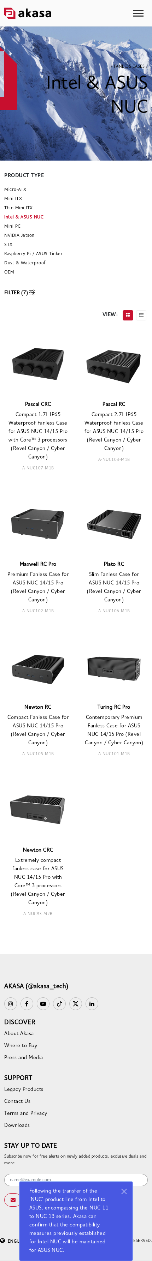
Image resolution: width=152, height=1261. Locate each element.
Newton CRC (38, 850)
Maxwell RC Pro (38, 564)
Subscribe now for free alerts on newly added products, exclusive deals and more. (75, 1160)
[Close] (124, 1191)
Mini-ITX (13, 199)
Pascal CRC (38, 404)
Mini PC (12, 226)
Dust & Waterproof (25, 263)
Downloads (17, 1125)
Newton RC (38, 707)
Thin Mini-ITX (18, 208)
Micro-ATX (15, 189)
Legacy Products (23, 1089)
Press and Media (23, 1058)
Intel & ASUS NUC (23, 217)
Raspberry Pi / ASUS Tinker (33, 254)
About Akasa (19, 1034)
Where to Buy (20, 1046)
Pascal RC (114, 404)
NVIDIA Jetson (19, 235)
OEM (9, 272)
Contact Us (17, 1101)
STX (8, 244)
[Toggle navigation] (138, 13)
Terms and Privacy (25, 1113)
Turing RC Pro (114, 707)
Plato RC (114, 564)
